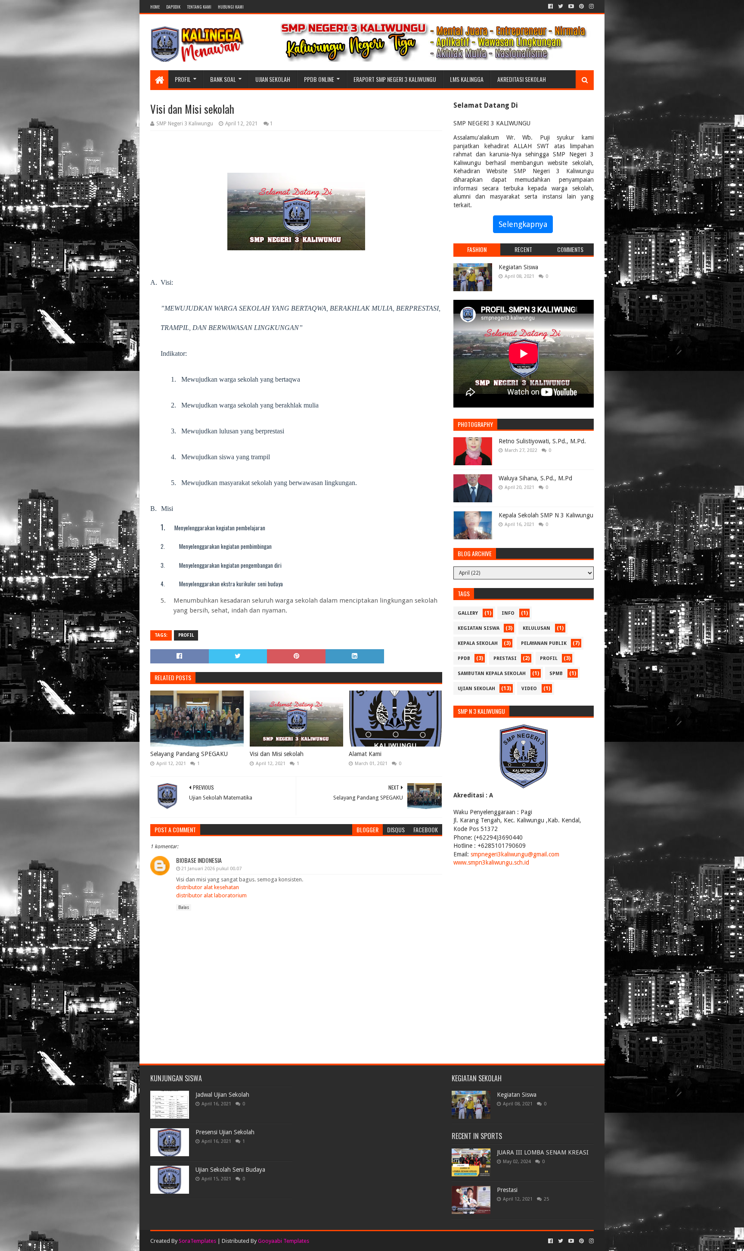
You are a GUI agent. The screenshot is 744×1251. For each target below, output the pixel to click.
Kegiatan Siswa (518, 267)
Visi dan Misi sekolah (277, 753)
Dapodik (173, 6)
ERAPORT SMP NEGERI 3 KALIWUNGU (394, 79)
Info (508, 613)
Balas (183, 907)
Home (155, 6)
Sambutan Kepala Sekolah (492, 673)
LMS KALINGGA (467, 79)
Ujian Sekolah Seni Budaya (230, 1169)
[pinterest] (581, 6)
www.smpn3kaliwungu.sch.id (491, 862)
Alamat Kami (365, 753)
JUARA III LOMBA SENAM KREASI (543, 1152)
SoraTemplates (197, 1241)
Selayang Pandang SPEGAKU (189, 753)
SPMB (556, 673)
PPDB (464, 658)
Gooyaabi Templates (283, 1241)
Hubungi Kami (231, 6)
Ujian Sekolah (272, 79)
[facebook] (550, 6)
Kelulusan (536, 628)
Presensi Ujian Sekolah (224, 1132)
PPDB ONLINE (319, 79)
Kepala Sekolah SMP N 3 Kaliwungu (546, 515)
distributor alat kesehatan (207, 887)
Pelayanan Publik (544, 643)
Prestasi (505, 658)
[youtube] (571, 6)
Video (529, 688)
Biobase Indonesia (199, 860)
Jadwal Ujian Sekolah (222, 1094)
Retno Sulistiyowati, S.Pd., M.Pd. (542, 441)
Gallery (468, 613)
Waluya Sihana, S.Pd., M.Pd (535, 478)
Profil (183, 79)
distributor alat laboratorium (211, 895)
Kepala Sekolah (478, 643)
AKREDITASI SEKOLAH (521, 79)
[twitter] (560, 6)
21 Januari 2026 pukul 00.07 (211, 868)
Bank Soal (223, 79)
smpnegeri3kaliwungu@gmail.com (515, 854)
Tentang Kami (199, 6)
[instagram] (590, 6)
